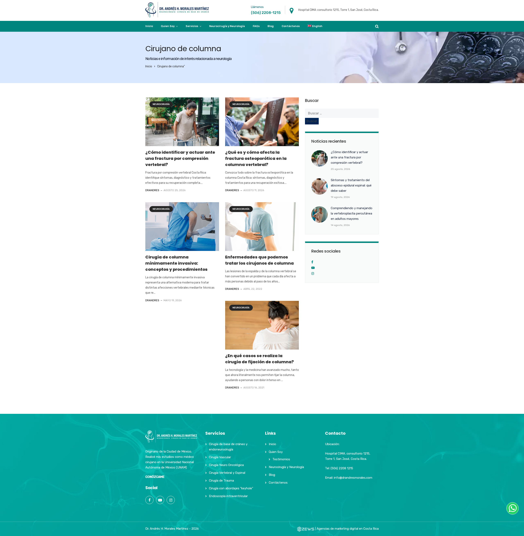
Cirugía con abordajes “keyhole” (231, 488)
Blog (271, 26)
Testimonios (281, 459)
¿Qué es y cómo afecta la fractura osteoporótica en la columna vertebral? (256, 158)
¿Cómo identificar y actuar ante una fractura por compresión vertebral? (180, 158)
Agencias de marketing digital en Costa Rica (348, 528)
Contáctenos (291, 26)
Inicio (149, 26)
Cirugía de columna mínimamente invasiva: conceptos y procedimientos (176, 263)
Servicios (192, 26)
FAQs (256, 26)
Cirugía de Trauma (221, 480)
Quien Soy (168, 26)
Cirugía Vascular (220, 457)
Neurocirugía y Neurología (227, 26)
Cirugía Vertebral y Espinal (227, 473)
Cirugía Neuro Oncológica (226, 465)
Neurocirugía (161, 104)
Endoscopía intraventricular (228, 496)
